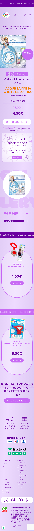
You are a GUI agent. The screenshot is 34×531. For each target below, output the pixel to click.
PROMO (20, 479)
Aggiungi (16, 157)
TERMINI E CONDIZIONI (21, 461)
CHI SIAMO (6, 460)
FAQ (3, 467)
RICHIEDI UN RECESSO (6, 492)
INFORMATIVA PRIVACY (22, 466)
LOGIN (19, 488)
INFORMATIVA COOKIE (22, 471)
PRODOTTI (5, 479)
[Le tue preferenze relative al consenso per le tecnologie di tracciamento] (3, 527)
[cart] (24, 14)
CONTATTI (5, 463)
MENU (30, 15)
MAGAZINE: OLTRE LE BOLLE (23, 484)
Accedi (6, 128)
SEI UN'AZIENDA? (8, 488)
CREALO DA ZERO (17, 401)
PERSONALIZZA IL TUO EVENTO (8, 484)
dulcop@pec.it (15, 522)
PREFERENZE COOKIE (22, 476)
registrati (13, 128)
